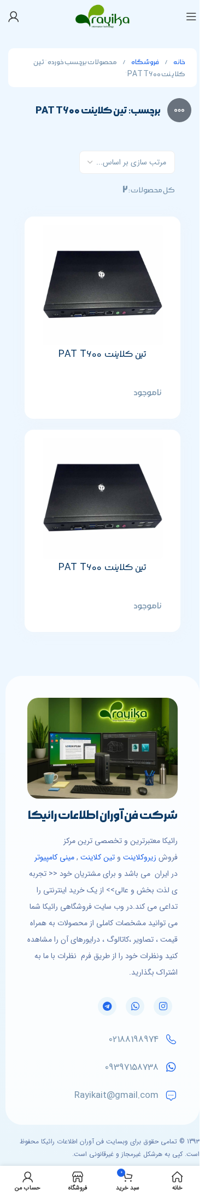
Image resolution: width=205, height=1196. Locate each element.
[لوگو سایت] (102, 15)
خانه (179, 62)
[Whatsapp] (135, 1006)
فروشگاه (145, 62)
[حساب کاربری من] (14, 16)
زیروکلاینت (139, 857)
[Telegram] (107, 1006)
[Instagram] (163, 1006)
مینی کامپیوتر (54, 857)
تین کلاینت (97, 857)
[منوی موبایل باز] (191, 16)
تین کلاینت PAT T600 (102, 354)
